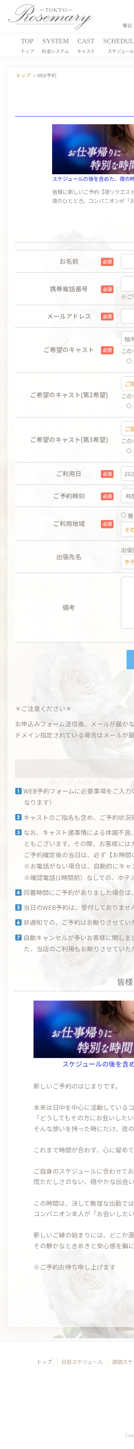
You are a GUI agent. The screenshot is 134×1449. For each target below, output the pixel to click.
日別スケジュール (82, 1361)
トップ (44, 1361)
